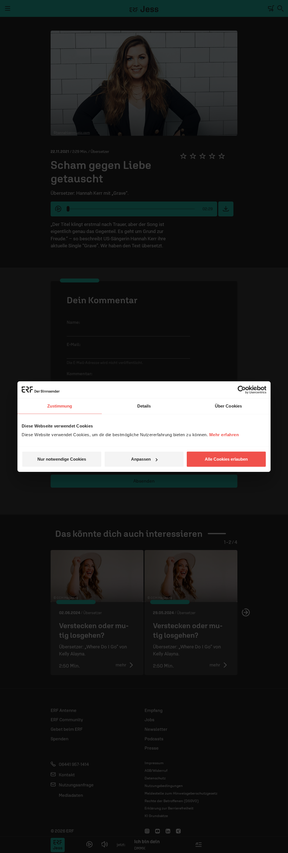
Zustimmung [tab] (59, 405)
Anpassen (141, 459)
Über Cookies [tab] (228, 405)
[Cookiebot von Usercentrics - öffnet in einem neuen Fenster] (241, 389)
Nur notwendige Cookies (61, 459)
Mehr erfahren (224, 434)
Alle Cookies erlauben (226, 459)
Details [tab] (144, 405)
